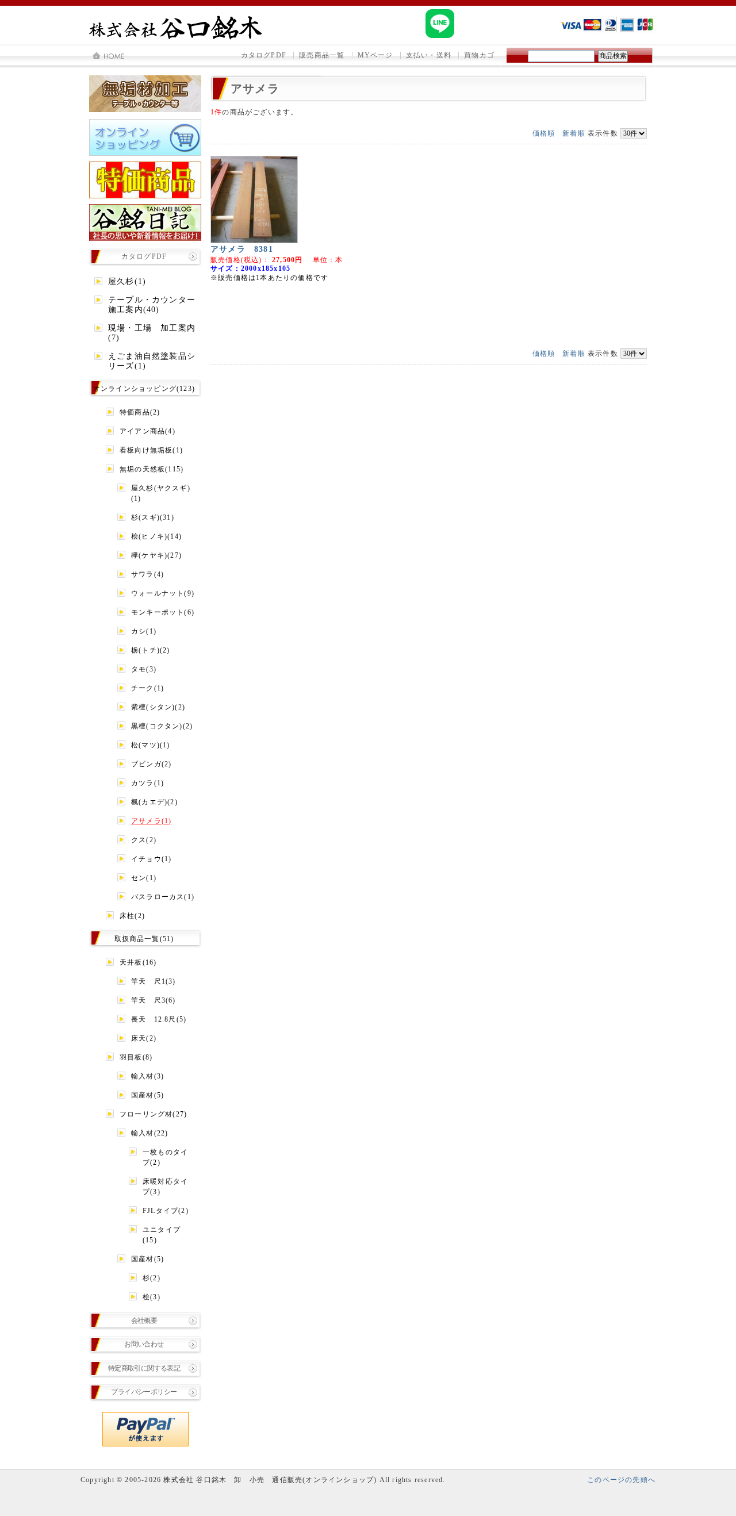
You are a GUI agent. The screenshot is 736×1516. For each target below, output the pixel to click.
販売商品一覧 (321, 55)
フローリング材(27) (153, 1114)
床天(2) (143, 1038)
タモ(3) (143, 669)
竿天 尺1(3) (153, 981)
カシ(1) (143, 631)
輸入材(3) (147, 1076)
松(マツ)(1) (150, 745)
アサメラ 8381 (241, 249)
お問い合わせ (143, 1344)
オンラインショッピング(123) (144, 389)
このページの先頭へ (621, 1480)
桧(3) (151, 1297)
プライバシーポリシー (144, 1392)
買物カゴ (479, 55)
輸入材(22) (149, 1133)
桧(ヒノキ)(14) (156, 536)
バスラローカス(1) (162, 897)
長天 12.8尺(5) (158, 1019)
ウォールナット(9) (162, 593)
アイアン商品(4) (147, 431)
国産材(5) (147, 1095)
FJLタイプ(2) (166, 1211)
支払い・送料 (428, 55)
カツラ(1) (147, 783)
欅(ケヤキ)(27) (156, 555)
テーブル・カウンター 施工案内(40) (154, 304)
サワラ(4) (147, 574)
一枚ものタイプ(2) (165, 1157)
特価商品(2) (140, 412)
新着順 (573, 133)
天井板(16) (138, 962)
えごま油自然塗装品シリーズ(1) (151, 361)
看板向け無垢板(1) (151, 450)
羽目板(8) (136, 1057)
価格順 (543, 133)
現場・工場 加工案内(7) (151, 333)
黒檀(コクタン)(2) (162, 726)
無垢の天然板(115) (151, 469)
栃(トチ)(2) (150, 650)
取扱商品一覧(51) (144, 939)
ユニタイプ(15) (162, 1235)
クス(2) (143, 840)
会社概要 (144, 1321)
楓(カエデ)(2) (154, 802)
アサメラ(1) (151, 821)
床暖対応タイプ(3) (165, 1186)
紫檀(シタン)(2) (158, 707)
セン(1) (143, 878)
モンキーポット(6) (162, 612)
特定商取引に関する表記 (144, 1368)
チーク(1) (147, 688)
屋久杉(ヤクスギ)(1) (160, 493)
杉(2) (151, 1278)
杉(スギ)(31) (152, 517)
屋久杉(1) (127, 281)
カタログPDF (263, 55)
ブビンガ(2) (151, 764)
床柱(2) (132, 916)
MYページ (375, 55)
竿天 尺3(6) (153, 1000)
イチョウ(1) (151, 859)
